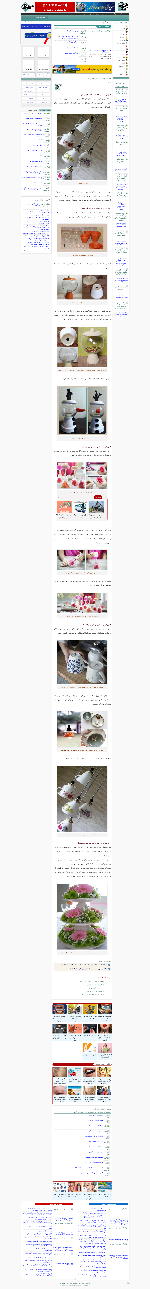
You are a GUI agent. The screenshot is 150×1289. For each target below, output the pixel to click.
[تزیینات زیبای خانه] (82, 559)
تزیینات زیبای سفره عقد (35, 139)
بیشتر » (56, 27)
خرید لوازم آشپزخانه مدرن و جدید (94, 1162)
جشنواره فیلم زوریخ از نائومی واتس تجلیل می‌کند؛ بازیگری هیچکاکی (63, 1233)
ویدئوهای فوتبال (29, 87)
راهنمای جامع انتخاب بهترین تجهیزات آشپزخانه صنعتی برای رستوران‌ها (121, 187)
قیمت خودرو (44, 83)
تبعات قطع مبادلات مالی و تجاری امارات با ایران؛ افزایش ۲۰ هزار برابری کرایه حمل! (93, 1221)
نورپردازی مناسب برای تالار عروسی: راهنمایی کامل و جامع (87, 1167)
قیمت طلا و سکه (43, 87)
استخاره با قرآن (43, 69)
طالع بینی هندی (47, 74)
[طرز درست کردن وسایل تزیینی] (82, 798)
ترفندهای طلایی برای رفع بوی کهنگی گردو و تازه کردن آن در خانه (121, 101)
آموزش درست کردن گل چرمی (33, 150)
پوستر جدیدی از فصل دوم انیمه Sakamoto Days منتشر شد (64, 1264)
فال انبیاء (28, 56)
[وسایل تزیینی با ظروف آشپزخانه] (82, 287)
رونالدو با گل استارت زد (42, 215)
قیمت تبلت (44, 98)
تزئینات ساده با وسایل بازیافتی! (93, 991)
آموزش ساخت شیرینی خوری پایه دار (92, 984)
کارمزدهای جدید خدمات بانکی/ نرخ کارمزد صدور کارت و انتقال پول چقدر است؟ (118, 1256)
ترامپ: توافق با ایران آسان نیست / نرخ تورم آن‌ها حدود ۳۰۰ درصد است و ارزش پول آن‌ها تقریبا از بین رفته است (92, 1247)
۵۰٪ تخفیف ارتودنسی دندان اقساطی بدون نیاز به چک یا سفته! (88, 969)
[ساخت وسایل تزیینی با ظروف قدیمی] (82, 147)
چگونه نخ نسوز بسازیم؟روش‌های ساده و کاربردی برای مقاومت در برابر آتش (31, 188)
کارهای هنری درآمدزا (72, 42)
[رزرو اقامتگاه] (82, 69)
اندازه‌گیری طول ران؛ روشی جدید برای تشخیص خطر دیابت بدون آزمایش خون (39, 1274)
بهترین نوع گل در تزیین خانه (94, 988)
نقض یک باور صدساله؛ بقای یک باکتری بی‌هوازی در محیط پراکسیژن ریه (38, 243)
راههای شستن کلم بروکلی (95, 1146)
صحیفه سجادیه (29, 102)
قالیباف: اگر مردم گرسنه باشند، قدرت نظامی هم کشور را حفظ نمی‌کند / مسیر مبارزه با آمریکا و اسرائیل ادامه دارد (93, 1261)
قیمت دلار (45, 91)
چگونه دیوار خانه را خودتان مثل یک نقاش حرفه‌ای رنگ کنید (121, 153)
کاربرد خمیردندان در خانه (96, 1141)
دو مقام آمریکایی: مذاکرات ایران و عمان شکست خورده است (118, 1239)
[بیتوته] (27, 11)
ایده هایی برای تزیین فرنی (71, 59)
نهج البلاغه (30, 98)
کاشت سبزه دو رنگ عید (35, 156)
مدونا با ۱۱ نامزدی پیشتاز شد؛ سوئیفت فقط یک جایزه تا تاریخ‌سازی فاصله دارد (39, 1218)
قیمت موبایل (44, 94)
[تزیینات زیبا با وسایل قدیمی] (82, 410)
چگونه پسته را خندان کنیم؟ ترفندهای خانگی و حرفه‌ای (121, 297)
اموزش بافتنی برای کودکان (34, 161)
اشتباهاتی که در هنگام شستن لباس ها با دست (90, 1173)
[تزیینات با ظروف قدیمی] (82, 603)
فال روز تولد (32, 74)
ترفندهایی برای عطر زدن (96, 1152)
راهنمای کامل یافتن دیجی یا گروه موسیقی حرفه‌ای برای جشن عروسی (121, 225)
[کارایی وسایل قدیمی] (82, 347)
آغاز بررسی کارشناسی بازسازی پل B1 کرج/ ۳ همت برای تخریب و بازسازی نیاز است (92, 1236)
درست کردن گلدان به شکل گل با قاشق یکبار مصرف (87, 994)
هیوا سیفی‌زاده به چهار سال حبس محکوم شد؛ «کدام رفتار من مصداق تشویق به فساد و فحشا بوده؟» (37, 1213)
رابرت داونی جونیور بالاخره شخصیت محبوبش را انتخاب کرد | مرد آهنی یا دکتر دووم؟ (39, 1209)
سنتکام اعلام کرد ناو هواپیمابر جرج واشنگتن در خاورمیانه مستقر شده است (93, 1271)
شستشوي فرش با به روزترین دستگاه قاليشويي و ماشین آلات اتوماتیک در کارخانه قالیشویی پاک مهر (121, 261)
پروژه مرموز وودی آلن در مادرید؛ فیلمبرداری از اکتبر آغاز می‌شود (64, 1219)
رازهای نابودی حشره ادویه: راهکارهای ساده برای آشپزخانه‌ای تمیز (121, 243)
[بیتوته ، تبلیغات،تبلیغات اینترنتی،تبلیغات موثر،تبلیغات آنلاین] (55, 7)
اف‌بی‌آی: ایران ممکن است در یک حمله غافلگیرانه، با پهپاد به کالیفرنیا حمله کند (38, 239)
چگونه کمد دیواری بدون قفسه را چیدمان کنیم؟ (121, 169)
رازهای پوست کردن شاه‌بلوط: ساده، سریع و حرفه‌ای (121, 136)
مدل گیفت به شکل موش (71, 53)
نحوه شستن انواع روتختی (96, 1115)
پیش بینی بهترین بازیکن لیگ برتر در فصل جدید (39, 1241)
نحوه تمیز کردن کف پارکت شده (94, 1157)
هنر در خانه (116, 22)
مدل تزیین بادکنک (37, 145)
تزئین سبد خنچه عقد (36, 182)
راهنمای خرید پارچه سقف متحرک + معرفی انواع (121, 314)
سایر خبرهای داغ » (27, 250)
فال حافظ (43, 56)
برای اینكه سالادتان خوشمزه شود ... (93, 1136)
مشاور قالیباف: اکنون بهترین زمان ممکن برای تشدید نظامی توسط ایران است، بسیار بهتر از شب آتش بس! (36, 227)
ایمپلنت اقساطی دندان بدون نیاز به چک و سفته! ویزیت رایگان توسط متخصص (84, 964)
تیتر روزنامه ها (44, 102)
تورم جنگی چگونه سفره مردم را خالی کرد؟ (94, 1213)
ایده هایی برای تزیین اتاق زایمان (33, 118)
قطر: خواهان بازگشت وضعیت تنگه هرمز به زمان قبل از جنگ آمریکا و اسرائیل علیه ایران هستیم (93, 1216)
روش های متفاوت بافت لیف (70, 31)
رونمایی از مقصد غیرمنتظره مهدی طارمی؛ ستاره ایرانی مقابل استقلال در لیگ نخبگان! (38, 1244)
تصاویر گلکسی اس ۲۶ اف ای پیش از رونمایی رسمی (37, 1257)
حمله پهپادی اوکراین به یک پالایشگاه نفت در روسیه (92, 1252)
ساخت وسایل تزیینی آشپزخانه (99, 78)
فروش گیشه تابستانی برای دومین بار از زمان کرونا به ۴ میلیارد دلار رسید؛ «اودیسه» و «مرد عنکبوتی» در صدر (63, 1248)
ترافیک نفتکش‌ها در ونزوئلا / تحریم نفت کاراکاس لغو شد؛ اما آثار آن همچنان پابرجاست (36, 232)
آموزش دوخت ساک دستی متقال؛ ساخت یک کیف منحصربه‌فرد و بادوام (67, 37)
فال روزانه (29, 69)
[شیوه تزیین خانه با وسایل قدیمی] (82, 238)
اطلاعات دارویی (29, 83)
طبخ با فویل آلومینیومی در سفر (94, 1125)
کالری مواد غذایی (28, 91)
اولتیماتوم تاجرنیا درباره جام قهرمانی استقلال (36, 236)
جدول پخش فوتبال (28, 94)
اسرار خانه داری (124, 22)
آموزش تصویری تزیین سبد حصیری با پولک (90, 981)
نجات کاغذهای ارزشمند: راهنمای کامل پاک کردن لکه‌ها (121, 280)
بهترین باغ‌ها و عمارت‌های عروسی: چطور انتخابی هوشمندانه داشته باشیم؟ (121, 206)
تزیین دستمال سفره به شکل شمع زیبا (32, 166)
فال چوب (39, 74)
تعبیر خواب (25, 74)
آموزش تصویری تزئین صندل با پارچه (32, 113)
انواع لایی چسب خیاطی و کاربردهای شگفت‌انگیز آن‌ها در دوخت (121, 119)
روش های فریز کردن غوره (95, 1120)
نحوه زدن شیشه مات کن (71, 47)
